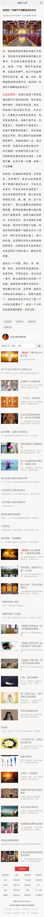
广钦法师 (27, 880)
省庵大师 (16, 885)
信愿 (16, 875)
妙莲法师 (16, 895)
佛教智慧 (27, 875)
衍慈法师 (38, 880)
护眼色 (29, 15)
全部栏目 (19, 322)
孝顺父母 (16, 880)
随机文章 (31, 322)
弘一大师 (38, 890)
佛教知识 (27, 895)
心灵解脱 (38, 895)
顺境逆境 (5, 875)
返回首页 (13, 905)
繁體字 (19, 15)
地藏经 (5, 895)
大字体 (24, 15)
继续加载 (22, 869)
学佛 (27, 890)
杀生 (5, 880)
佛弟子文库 (22, 3)
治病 (5, 890)
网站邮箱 (31, 905)
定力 (38, 885)
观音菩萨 (27, 885)
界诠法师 (16, 890)
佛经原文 (25, 905)
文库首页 (7, 322)
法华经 (5, 885)
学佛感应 (38, 875)
